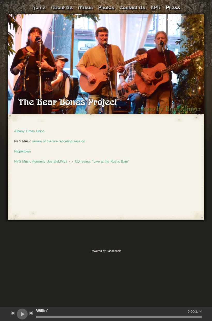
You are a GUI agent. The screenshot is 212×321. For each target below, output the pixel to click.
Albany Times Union (29, 131)
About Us (62, 8)
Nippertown (22, 151)
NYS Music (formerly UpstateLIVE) (41, 161)
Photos (106, 8)
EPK (155, 8)
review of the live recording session (58, 141)
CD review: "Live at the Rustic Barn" (102, 161)
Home (39, 8)
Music (85, 8)
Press (173, 8)
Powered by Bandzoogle (106, 250)
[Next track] (31, 313)
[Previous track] (12, 313)
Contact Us (132, 8)
